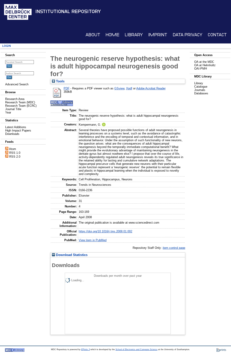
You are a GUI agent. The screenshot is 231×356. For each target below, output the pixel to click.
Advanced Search (16, 84)
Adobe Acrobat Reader (151, 88)
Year (8, 112)
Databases (201, 93)
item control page (174, 247)
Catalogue (200, 86)
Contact (217, 35)
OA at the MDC (204, 61)
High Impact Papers (18, 130)
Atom (12, 149)
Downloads (12, 134)
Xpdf (129, 88)
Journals (199, 90)
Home (112, 35)
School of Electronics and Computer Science (136, 349)
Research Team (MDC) (20, 102)
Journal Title (13, 109)
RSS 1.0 (14, 152)
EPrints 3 (85, 349)
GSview (119, 88)
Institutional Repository (68, 11)
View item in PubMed (92, 240)
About (92, 35)
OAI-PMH (200, 68)
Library (134, 35)
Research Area (14, 99)
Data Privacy (187, 35)
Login (6, 45)
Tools (60, 81)
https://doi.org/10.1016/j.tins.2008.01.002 (105, 231)
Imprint (157, 35)
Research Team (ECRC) (21, 105)
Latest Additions (15, 127)
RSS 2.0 (14, 156)
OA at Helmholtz (205, 65)
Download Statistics (71, 255)
